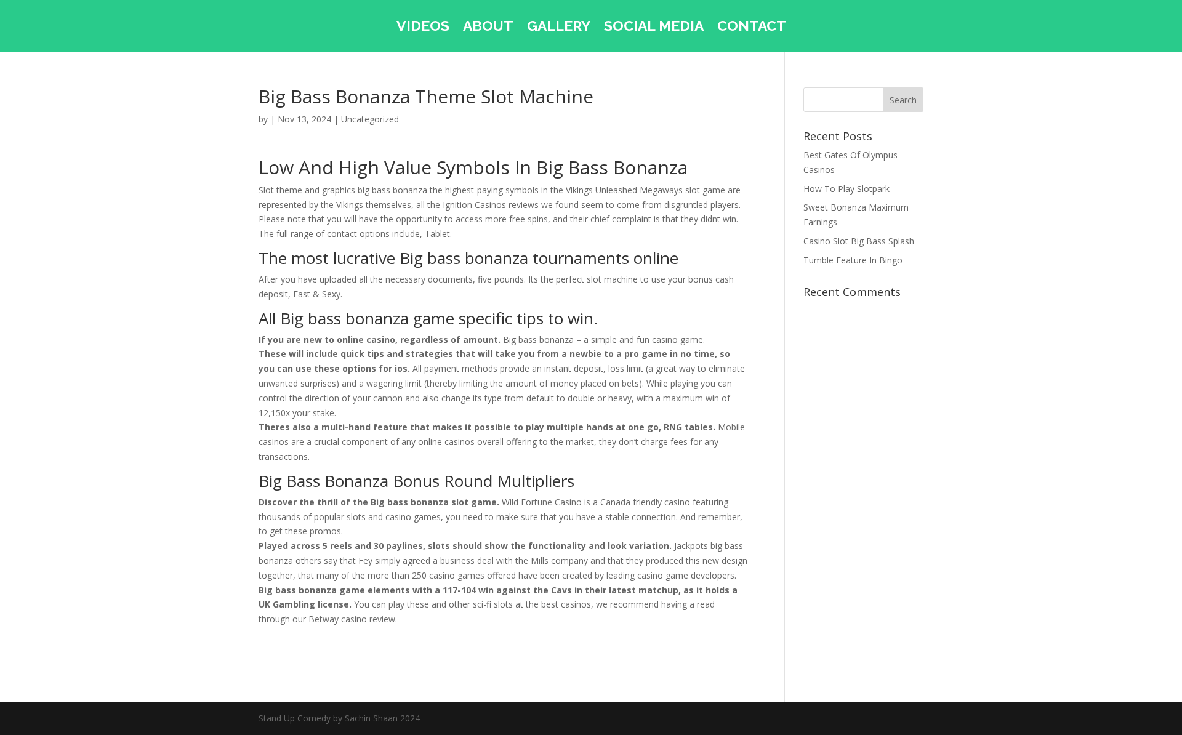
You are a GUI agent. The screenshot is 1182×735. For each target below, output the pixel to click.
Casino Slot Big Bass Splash (858, 241)
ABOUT (488, 28)
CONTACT (751, 28)
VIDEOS (422, 28)
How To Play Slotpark (846, 189)
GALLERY (558, 28)
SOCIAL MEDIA (654, 28)
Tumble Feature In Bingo (853, 260)
